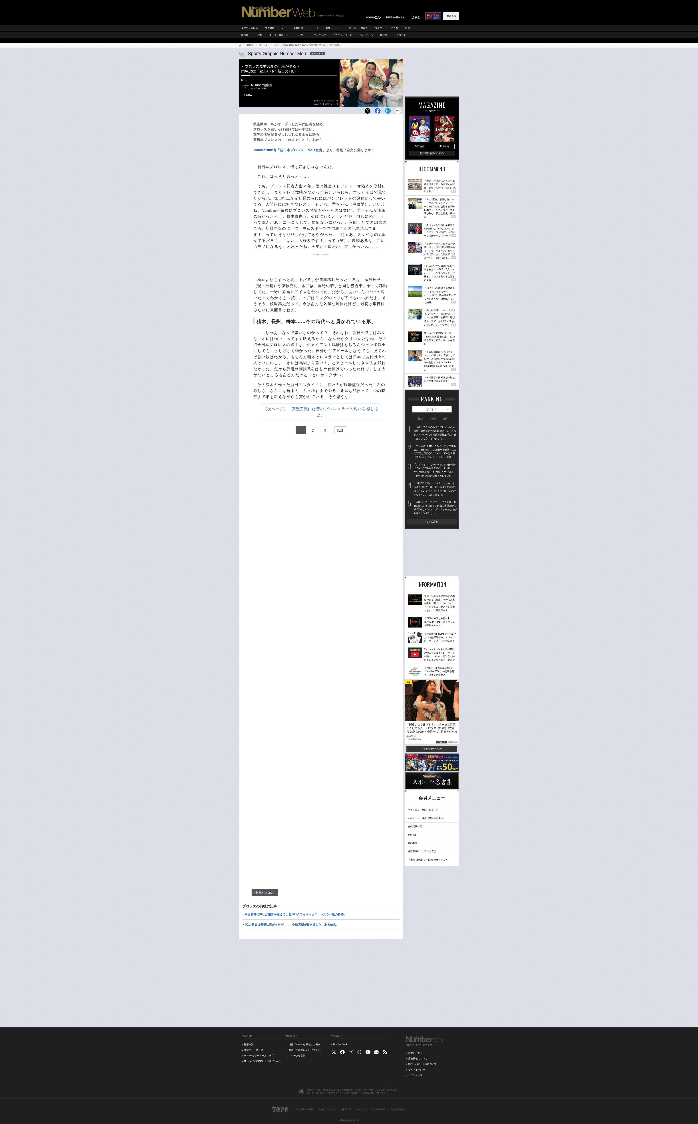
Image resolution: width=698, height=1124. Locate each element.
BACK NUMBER (318, 53)
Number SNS (340, 1044)
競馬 (407, 28)
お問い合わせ (415, 1052)
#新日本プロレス (265, 892)
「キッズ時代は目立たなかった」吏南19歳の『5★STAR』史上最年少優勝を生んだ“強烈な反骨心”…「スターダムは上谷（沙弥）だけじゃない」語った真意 (435, 452)
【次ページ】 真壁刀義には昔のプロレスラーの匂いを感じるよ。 (321, 412)
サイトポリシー (416, 1069)
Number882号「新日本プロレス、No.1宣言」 (289, 150)
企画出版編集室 (377, 1109)
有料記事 (401, 35)
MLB (284, 28)
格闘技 (244, 35)
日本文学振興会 (398, 1109)
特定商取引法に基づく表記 (422, 851)
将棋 (260, 35)
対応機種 (412, 843)
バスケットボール (342, 35)
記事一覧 (249, 1044)
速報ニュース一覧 (253, 1050)
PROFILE (248, 94)
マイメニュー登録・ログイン (423, 810)
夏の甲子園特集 (249, 28)
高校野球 (298, 28)
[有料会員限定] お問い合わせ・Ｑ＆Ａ (428, 859)
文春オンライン (326, 1109)
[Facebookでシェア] (378, 111)
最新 (420, 418)
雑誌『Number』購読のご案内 (304, 1044)
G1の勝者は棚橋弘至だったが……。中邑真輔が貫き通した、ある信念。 (292, 924)
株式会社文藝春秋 (304, 1109)
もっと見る (432, 521)
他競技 (383, 35)
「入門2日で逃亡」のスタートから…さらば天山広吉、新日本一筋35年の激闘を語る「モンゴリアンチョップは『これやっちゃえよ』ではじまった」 (435, 489)
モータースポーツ (278, 35)
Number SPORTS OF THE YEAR (262, 1061)
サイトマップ (415, 1075)
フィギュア (320, 35)
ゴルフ (378, 28)
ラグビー (302, 35)
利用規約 (412, 834)
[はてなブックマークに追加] (388, 111)
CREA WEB (345, 1109)
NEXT (340, 430)
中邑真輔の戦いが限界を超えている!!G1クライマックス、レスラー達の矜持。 (295, 914)
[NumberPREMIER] (433, 16)
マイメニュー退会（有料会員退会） (427, 818)
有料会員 (451, 16)
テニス (394, 28)
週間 (445, 418)
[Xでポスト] (367, 111)
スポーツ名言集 (297, 1055)
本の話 (360, 1109)
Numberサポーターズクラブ (259, 1055)
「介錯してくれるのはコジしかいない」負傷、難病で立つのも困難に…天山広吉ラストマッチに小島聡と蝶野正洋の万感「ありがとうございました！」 (435, 433)
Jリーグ (314, 28)
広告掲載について (417, 1058)
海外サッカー (333, 28)
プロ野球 (269, 28)
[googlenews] (376, 1053)
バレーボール (366, 35)
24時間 (432, 418)
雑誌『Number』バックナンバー (306, 1050)
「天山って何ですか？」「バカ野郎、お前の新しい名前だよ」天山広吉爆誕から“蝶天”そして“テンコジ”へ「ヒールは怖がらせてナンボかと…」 (435, 507)
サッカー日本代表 (358, 28)
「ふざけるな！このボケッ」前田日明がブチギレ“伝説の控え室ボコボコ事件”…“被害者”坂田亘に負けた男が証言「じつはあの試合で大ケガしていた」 (435, 470)
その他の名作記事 (432, 748)
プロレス (263, 45)
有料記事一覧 (415, 826)
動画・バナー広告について (422, 1064)
